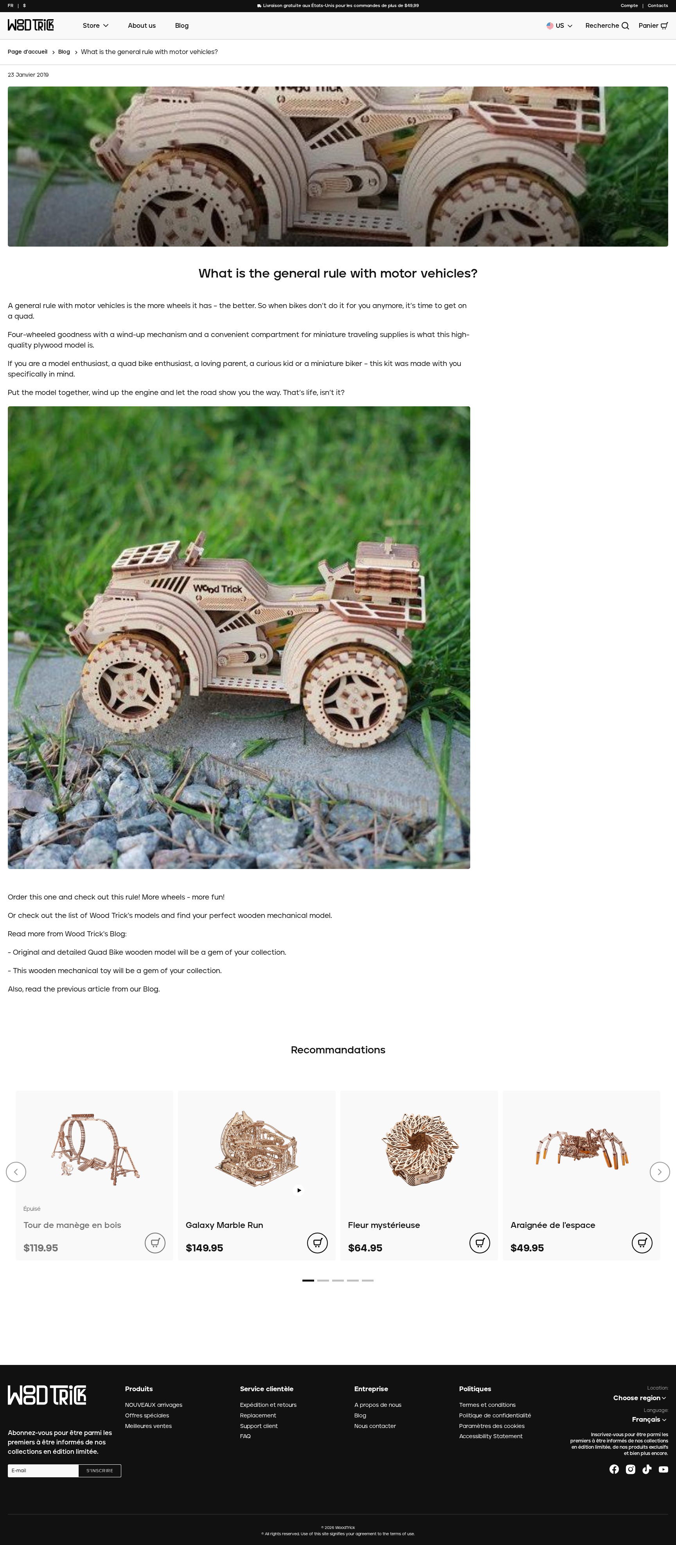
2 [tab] (323, 1281)
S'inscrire (99, 1471)
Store (91, 26)
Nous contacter (375, 1426)
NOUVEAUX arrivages (153, 1405)
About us (142, 26)
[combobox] (10, 6)
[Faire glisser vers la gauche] (16, 1172)
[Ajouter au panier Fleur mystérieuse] (479, 1243)
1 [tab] (308, 1281)
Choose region (636, 1398)
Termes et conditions (487, 1405)
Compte (629, 6)
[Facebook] (614, 1469)
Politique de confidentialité (495, 1416)
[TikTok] (647, 1469)
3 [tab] (338, 1281)
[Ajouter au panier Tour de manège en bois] (155, 1243)
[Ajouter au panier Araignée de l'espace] (642, 1243)
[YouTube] (663, 1469)
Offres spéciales (147, 1416)
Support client (259, 1426)
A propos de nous (377, 1405)
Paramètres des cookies (492, 1426)
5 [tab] (368, 1281)
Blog (182, 26)
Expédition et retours (268, 1405)
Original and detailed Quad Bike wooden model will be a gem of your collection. (149, 952)
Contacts (658, 6)
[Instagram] (630, 1469)
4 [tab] (353, 1281)
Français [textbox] (646, 1419)
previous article (83, 989)
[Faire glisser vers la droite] (660, 1172)
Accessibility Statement (491, 1436)
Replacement (258, 1416)
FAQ (245, 1436)
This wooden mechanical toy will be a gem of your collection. (117, 971)
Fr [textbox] (10, 6)
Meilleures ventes (148, 1426)
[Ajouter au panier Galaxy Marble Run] (317, 1243)
